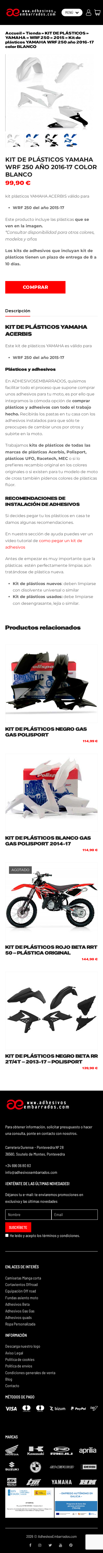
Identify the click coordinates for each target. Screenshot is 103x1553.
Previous (9, 92)
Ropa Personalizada (20, 1323)
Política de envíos (18, 1365)
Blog (8, 1379)
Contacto (12, 1385)
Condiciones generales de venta (30, 1372)
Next (93, 92)
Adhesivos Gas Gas (19, 1310)
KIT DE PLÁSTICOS (65, 33)
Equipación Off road (20, 1290)
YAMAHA (15, 38)
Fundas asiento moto (21, 1297)
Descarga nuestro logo (22, 1346)
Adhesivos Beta (17, 1304)
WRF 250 (40, 38)
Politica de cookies (19, 1359)
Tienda (33, 33)
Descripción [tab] (17, 311)
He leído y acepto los (45, 1235)
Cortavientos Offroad (21, 1284)
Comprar (35, 287)
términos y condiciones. (61, 1235)
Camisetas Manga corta (23, 1277)
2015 (59, 38)
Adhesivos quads (18, 1317)
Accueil (13, 33)
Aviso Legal (14, 1352)
